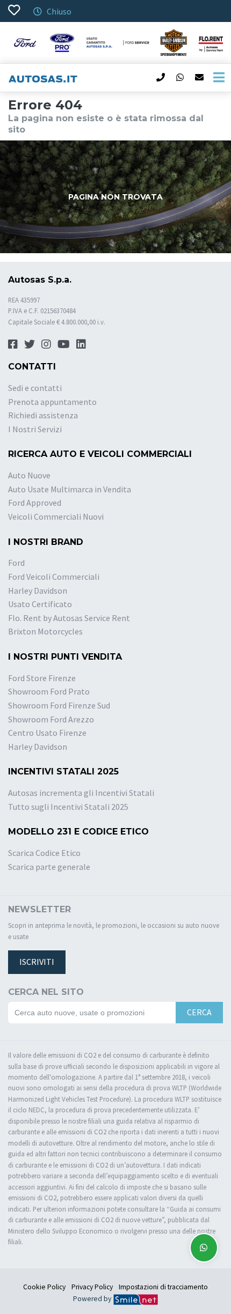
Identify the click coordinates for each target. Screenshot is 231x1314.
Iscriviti (36, 961)
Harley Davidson (37, 590)
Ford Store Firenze (42, 678)
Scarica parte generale (49, 866)
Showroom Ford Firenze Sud (59, 705)
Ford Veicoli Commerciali (53, 576)
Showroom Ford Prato (49, 691)
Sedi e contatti (35, 387)
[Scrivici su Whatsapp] (204, 1248)
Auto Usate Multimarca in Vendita (69, 489)
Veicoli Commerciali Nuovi (56, 516)
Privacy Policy (92, 1286)
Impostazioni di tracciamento (163, 1286)
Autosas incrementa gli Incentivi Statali (81, 792)
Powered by (93, 1298)
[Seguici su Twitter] (29, 344)
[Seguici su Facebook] (13, 344)
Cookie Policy (44, 1286)
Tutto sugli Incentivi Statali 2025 (68, 806)
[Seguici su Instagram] (46, 344)
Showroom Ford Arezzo (51, 719)
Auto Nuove (29, 475)
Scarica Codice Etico (44, 852)
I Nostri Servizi (35, 429)
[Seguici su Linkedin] (81, 344)
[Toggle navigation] (219, 77)
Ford (16, 562)
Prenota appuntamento (52, 401)
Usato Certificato (40, 604)
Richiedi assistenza (43, 415)
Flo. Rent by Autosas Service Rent (69, 617)
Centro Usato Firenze (47, 732)
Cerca (199, 1012)
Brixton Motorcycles (45, 631)
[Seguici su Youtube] (63, 344)
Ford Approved (34, 502)
